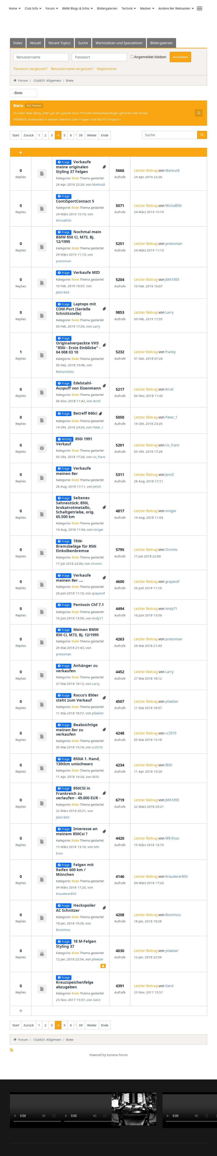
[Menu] (199, 8)
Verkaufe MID (86, 272)
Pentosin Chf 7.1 (88, 604)
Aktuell (35, 43)
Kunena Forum (117, 1055)
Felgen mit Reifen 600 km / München (75, 869)
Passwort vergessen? (30, 68)
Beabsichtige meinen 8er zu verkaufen (77, 729)
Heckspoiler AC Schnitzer (76, 908)
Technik (127, 8)
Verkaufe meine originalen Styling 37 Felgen (73, 166)
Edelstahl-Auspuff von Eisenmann (78, 385)
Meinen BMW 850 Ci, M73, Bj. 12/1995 (77, 632)
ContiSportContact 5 (75, 201)
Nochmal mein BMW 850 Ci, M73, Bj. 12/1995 (78, 236)
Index (17, 43)
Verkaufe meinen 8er (73, 471)
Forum (50, 8)
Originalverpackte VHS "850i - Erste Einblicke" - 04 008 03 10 (78, 347)
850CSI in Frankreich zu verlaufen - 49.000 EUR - (78, 793)
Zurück (29, 135)
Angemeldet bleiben (150, 57)
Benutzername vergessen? (72, 68)
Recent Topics (60, 43)
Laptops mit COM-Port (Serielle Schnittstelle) (76, 308)
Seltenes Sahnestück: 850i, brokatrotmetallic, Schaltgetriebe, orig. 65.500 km (75, 507)
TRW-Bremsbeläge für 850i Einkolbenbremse (76, 545)
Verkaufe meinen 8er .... (73, 578)
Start (15, 135)
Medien (145, 8)
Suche (83, 43)
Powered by (97, 1055)
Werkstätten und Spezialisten (119, 43)
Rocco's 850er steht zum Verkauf (77, 698)
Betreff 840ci (85, 413)
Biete (18, 105)
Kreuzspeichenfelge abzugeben (74, 984)
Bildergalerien (107, 8)
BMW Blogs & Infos (75, 8)
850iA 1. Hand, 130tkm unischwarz (78, 761)
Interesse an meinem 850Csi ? (76, 831)
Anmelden (180, 57)
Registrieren (107, 68)
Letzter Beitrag (146, 170)
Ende (104, 135)
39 (81, 135)
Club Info (31, 8)
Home (13, 8)
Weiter (92, 135)
